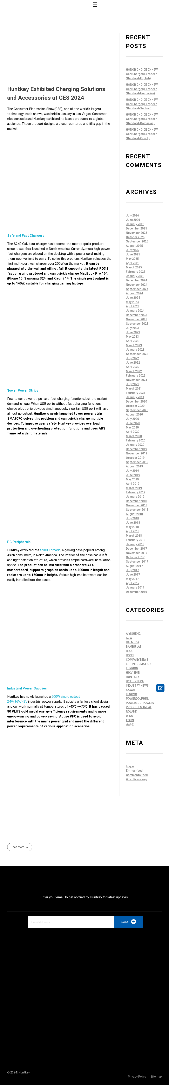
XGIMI (130, 720)
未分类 (130, 724)
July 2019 (132, 470)
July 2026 (132, 215)
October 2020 (135, 405)
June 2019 (133, 475)
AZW (129, 638)
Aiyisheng (133, 633)
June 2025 (133, 254)
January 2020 (135, 444)
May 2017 (132, 579)
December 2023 (136, 315)
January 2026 (135, 224)
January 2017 (135, 587)
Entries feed (134, 770)
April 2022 (132, 367)
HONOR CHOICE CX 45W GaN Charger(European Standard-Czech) (142, 134)
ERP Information (138, 664)
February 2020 (135, 440)
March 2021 (134, 388)
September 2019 (137, 462)
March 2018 (134, 535)
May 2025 (132, 258)
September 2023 (137, 323)
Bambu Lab (134, 646)
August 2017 (134, 566)
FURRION (132, 668)
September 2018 (137, 509)
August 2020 (134, 414)
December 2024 (136, 280)
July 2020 (132, 418)
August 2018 (134, 514)
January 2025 (135, 276)
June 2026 (133, 219)
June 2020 (133, 423)
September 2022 (137, 354)
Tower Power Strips (22, 390)
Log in (130, 766)
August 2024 (134, 293)
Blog (129, 651)
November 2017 (136, 553)
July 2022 (132, 358)
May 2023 (132, 336)
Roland (131, 711)
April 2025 (132, 263)
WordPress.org (136, 779)
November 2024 (136, 284)
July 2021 (132, 384)
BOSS (130, 655)
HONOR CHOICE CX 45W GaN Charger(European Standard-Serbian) (142, 104)
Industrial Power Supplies (27, 688)
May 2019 (132, 479)
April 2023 (132, 341)
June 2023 (133, 332)
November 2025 (136, 232)
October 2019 (135, 457)
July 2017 (132, 570)
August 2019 (134, 466)
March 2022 (134, 371)
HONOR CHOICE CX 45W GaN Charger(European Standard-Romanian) (142, 119)
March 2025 (134, 267)
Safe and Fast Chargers (25, 236)
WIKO (129, 715)
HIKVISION (133, 672)
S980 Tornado (50, 550)
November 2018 (136, 505)
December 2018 (136, 501)
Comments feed (137, 775)
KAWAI (130, 690)
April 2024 (132, 306)
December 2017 (136, 548)
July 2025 (132, 250)
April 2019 (132, 483)
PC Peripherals (19, 542)
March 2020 (134, 436)
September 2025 (137, 241)
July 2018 (132, 518)
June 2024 (133, 297)
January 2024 (135, 310)
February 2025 (135, 271)
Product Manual (138, 707)
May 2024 (132, 302)
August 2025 (134, 245)
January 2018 (135, 544)
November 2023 (136, 319)
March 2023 (134, 345)
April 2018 (132, 531)
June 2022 (133, 362)
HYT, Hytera (135, 681)
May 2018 (132, 527)
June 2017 (133, 574)
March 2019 (134, 488)
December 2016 (136, 591)
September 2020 (137, 410)
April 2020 (132, 431)
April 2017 (132, 583)
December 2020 (136, 401)
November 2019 (136, 453)
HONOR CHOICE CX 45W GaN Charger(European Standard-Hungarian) (142, 89)
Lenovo (131, 694)
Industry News (137, 685)
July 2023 (132, 328)
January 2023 (135, 349)
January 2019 (135, 496)
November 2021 (136, 380)
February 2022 (135, 375)
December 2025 (136, 228)
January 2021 (135, 397)
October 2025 (135, 237)
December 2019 (136, 449)
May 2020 (132, 427)
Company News (137, 659)
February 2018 (135, 540)
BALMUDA (132, 642)
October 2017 (135, 557)
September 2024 (137, 289)
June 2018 (133, 522)
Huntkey (132, 677)
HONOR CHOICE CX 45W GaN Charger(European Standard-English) (142, 74)
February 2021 (135, 392)
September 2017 (137, 561)
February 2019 (135, 492)
